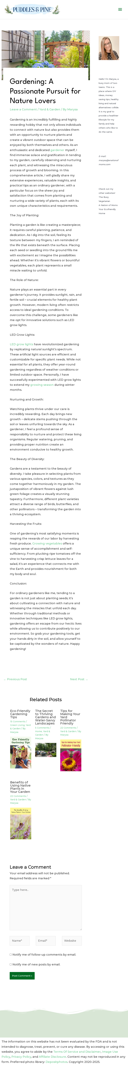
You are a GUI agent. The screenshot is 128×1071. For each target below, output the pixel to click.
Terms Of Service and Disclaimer (77, 1051)
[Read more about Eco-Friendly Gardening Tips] (20, 752)
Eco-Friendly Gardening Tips (20, 714)
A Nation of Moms (108, 205)
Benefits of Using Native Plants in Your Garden (20, 787)
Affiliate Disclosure (52, 1056)
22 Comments (68, 727)
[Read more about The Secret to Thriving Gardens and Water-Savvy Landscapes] (45, 750)
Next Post (79, 679)
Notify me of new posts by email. (36, 964)
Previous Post (15, 679)
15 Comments (17, 721)
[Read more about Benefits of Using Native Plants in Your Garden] (20, 823)
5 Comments (42, 727)
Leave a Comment (23, 109)
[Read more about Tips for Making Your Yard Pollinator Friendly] (70, 755)
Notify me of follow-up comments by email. (44, 954)
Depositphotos (56, 1062)
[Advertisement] (109, 283)
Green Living (17, 725)
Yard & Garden (49, 109)
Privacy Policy (21, 1056)
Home (38, 731)
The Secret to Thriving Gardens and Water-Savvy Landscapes (45, 717)
